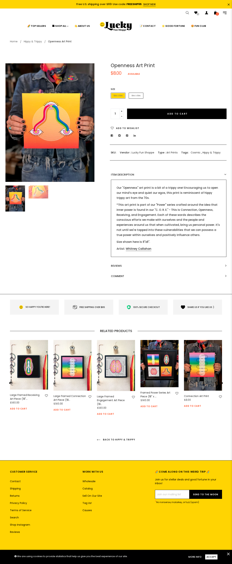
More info (195, 557)
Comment (117, 276)
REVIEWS (116, 266)
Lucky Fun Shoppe (143, 152)
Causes (87, 510)
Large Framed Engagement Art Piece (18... (111, 400)
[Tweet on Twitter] (120, 135)
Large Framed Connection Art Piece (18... (69, 398)
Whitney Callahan (138, 249)
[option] (49, 122)
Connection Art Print (196, 396)
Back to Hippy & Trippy (118, 439)
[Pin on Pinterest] (127, 135)
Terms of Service (21, 510)
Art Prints (172, 152)
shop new (149, 4)
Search (14, 517)
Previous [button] (10, 122)
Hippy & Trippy (211, 152)
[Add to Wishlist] (46, 396)
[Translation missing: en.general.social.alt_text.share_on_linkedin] (135, 135)
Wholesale (89, 481)
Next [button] (89, 122)
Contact (15, 481)
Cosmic (195, 152)
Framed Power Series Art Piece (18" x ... (155, 394)
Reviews (15, 532)
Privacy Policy (18, 503)
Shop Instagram (20, 525)
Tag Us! (87, 503)
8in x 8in (136, 95)
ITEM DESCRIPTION (122, 174)
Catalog (87, 488)
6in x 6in (118, 95)
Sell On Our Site (92, 496)
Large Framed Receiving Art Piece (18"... (25, 397)
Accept (211, 557)
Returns (15, 496)
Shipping (15, 488)
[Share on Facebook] (113, 135)
